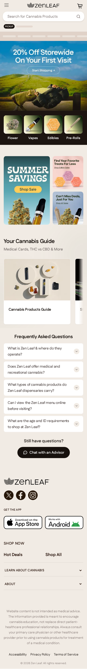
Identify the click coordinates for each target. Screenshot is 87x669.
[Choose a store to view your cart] (79, 6)
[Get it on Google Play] (64, 522)
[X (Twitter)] (9, 495)
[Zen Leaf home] (43, 5)
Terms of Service (66, 654)
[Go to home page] (43, 481)
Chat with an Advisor (46, 452)
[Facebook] (21, 495)
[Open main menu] (6, 5)
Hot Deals (13, 554)
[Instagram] (33, 495)
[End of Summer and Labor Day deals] (27, 190)
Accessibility (18, 654)
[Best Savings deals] (68, 208)
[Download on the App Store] (23, 522)
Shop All (53, 554)
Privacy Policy (40, 654)
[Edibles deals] (68, 172)
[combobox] (40, 16)
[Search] (78, 16)
